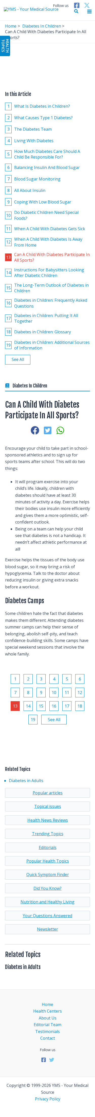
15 (41, 706)
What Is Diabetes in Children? (38, 106)
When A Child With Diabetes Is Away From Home (44, 242)
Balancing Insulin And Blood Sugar (43, 167)
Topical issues (47, 806)
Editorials (47, 847)
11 (67, 692)
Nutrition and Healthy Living (47, 902)
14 (28, 706)
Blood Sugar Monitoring (34, 179)
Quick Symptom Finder (47, 874)
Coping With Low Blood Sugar (39, 202)
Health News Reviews (47, 820)
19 (33, 719)
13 (15, 706)
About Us (47, 1018)
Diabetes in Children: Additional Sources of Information (48, 345)
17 (67, 706)
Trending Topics (47, 833)
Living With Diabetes (30, 140)
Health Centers (47, 1011)
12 (80, 692)
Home (47, 1004)
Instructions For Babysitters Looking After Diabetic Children (45, 272)
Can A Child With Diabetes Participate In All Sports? (48, 257)
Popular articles (48, 793)
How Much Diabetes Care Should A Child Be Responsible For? (43, 154)
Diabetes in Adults (26, 780)
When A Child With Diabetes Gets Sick (45, 229)
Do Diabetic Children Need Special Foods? (42, 215)
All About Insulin (26, 190)
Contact (47, 1038)
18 (80, 706)
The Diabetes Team (29, 129)
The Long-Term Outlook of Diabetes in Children (47, 288)
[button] (76, 11)
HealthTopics (5, 46)
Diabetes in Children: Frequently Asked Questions (46, 303)
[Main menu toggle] (89, 11)
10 (54, 692)
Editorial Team (47, 1024)
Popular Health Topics (47, 861)
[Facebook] (77, 5)
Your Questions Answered (47, 915)
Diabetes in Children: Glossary (38, 332)
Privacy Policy (47, 1099)
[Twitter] (87, 5)
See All (18, 359)
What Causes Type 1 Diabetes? (40, 117)
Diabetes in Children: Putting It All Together (42, 318)
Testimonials (47, 1031)
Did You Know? (47, 888)
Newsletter (47, 929)
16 (54, 706)
